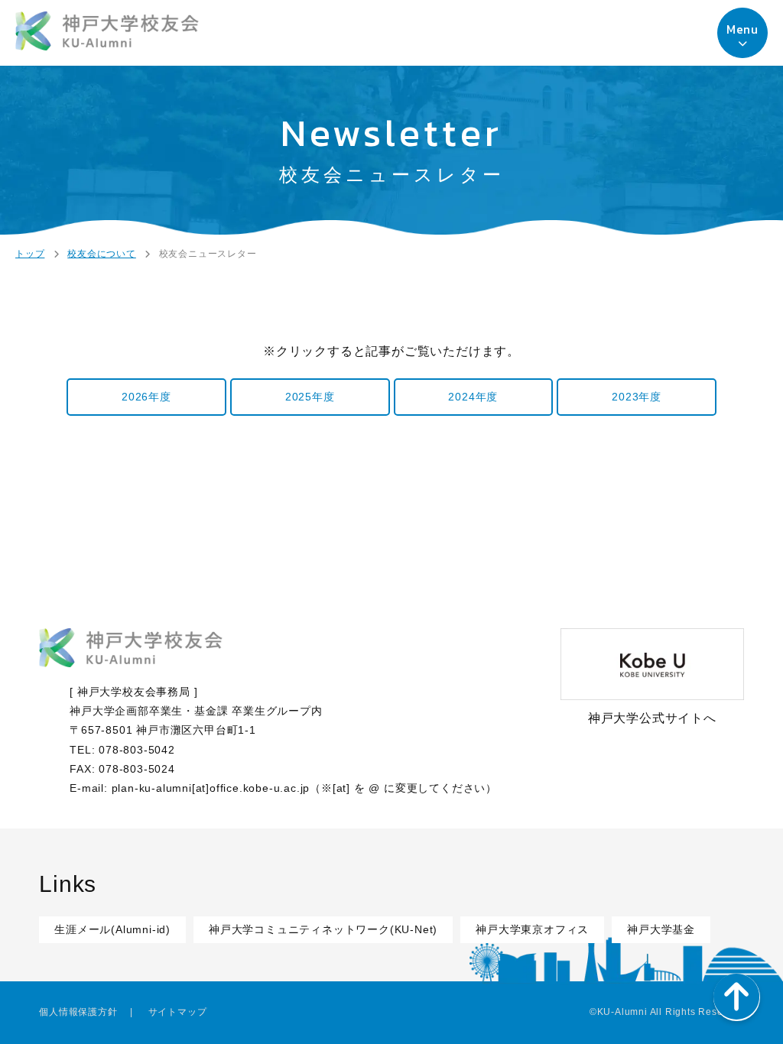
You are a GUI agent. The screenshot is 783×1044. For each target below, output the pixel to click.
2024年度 (473, 397)
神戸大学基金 (661, 929)
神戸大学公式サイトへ (652, 718)
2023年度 (636, 397)
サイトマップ (177, 1012)
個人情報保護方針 (78, 1012)
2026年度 (146, 397)
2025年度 (310, 397)
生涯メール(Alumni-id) (112, 929)
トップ (29, 253)
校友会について (101, 253)
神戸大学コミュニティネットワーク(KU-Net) (323, 929)
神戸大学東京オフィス (532, 929)
